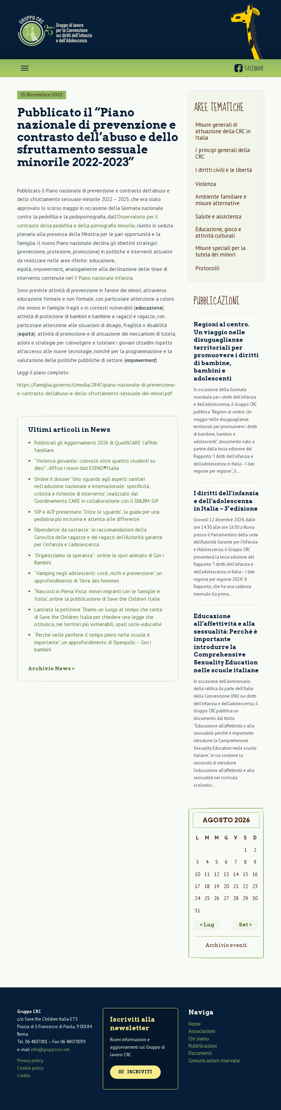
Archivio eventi (226, 945)
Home (194, 1024)
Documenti (200, 1053)
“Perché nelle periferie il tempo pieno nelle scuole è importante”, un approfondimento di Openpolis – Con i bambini (92, 642)
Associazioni (201, 1031)
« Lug (207, 925)
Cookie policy (30, 1068)
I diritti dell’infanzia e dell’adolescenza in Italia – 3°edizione (226, 501)
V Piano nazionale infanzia (103, 278)
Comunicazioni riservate (214, 1060)
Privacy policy (30, 1060)
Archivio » (51, 668)
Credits (23, 1075)
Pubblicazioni (202, 1046)
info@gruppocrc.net (50, 1049)
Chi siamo (198, 1038)
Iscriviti (139, 1071)
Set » (245, 925)
